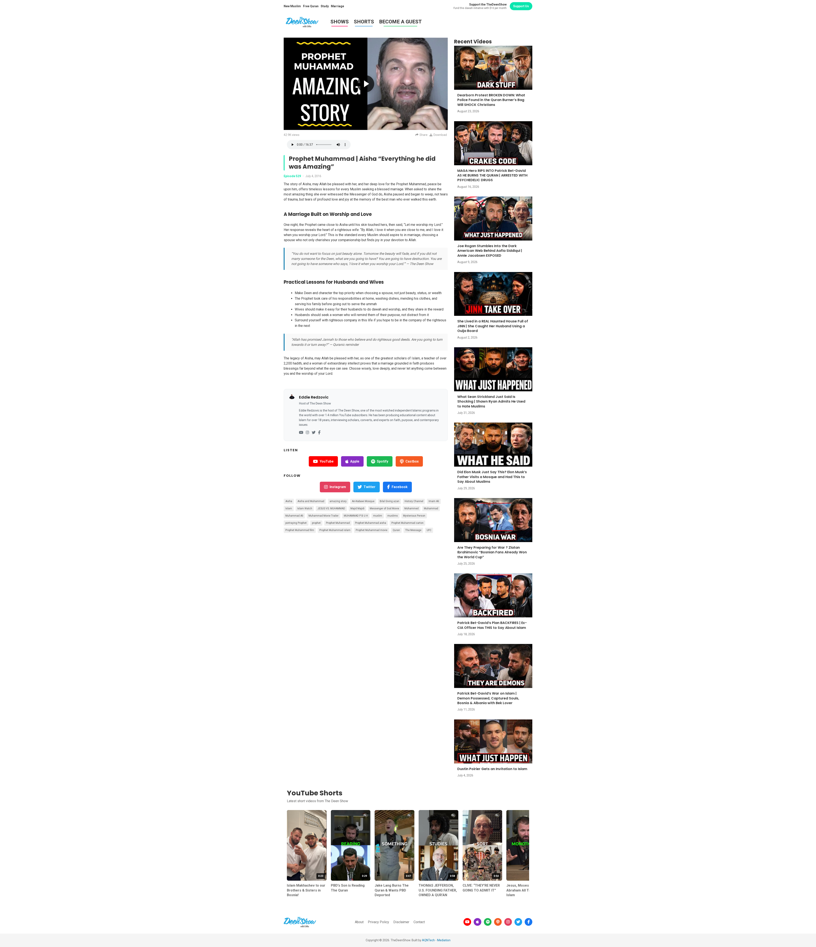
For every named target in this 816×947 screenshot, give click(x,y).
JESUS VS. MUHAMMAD (331, 508)
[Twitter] (314, 433)
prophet (316, 522)
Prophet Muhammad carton (407, 522)
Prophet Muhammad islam (334, 530)
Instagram (338, 487)
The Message (413, 530)
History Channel (414, 501)
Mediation (443, 940)
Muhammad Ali (294, 515)
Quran (396, 530)
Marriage (337, 6)
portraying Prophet (296, 522)
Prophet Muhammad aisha (370, 522)
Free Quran (311, 6)
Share (423, 135)
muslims (392, 515)
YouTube (327, 461)
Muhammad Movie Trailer (324, 515)
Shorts (364, 22)
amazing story (338, 501)
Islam (288, 508)
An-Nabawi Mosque (363, 501)
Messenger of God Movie (384, 508)
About (359, 922)
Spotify (382, 461)
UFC (429, 530)
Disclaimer (401, 922)
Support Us (521, 6)
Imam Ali (434, 501)
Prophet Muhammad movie (371, 530)
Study (325, 6)
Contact (419, 922)
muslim (377, 515)
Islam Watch (304, 508)
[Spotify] (488, 922)
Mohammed (411, 508)
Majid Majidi (357, 508)
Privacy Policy (378, 922)
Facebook (400, 487)
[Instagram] (307, 433)
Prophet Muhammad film (299, 530)
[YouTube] (301, 433)
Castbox (412, 461)
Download (440, 135)
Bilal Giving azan (389, 501)
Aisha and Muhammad (311, 501)
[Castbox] (498, 922)
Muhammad (431, 508)
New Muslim (292, 6)
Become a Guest (400, 22)
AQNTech (428, 940)
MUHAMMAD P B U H (356, 515)
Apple (354, 461)
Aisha (288, 501)
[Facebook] (319, 433)
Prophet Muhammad (338, 522)
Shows (339, 22)
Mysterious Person (414, 515)
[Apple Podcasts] (477, 922)
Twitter (369, 487)
